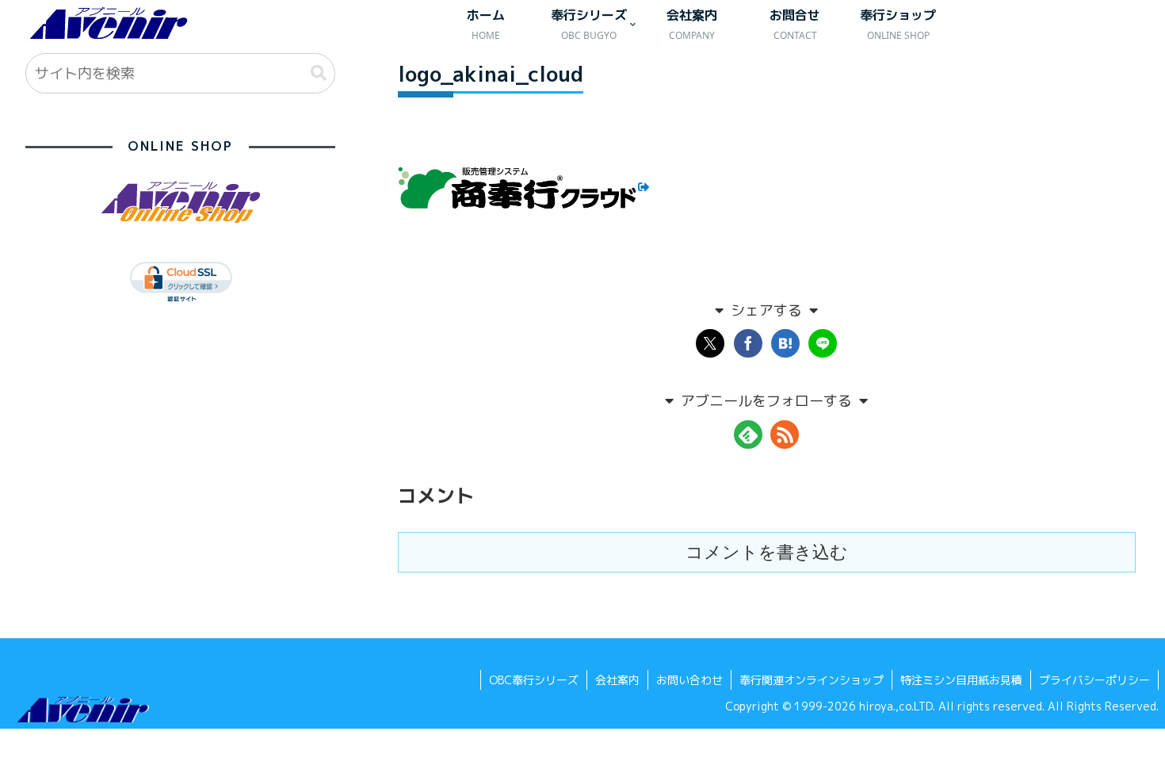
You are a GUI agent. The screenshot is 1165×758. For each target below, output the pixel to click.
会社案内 (617, 679)
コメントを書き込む (767, 552)
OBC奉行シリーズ (534, 679)
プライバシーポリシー (1094, 679)
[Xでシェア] (710, 343)
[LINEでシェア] (822, 343)
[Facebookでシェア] (748, 343)
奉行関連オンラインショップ (811, 679)
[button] (318, 73)
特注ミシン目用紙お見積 (961, 679)
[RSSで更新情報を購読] (784, 434)
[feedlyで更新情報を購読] (748, 434)
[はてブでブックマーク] (785, 343)
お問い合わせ (689, 679)
